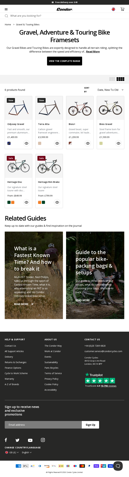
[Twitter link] (17, 441)
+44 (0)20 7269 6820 (95, 345)
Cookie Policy (51, 384)
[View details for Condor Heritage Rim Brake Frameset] (49, 181)
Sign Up (90, 424)
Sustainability (51, 362)
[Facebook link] (6, 441)
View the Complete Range (64, 60)
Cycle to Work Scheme (16, 373)
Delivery (9, 356)
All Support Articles (14, 351)
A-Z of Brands (12, 384)
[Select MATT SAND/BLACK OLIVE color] (101, 143)
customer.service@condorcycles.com (103, 351)
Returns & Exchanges (15, 362)
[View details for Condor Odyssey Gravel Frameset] (18, 122)
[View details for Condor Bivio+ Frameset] (79, 122)
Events (48, 356)
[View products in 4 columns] (120, 79)
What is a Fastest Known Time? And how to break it (33, 258)
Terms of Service (53, 373)
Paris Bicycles (51, 367)
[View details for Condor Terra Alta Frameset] (49, 122)
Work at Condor (53, 351)
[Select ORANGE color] (12, 202)
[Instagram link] (43, 441)
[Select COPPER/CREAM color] (70, 143)
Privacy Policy (51, 378)
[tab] (64, 2)
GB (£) (12, 452)
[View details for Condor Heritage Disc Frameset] (18, 181)
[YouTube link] (30, 441)
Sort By (86, 90)
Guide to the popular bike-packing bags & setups (94, 262)
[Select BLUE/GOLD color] (9, 143)
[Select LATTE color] (39, 143)
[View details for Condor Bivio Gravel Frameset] (110, 122)
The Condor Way (53, 345)
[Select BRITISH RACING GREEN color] (9, 202)
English (25, 452)
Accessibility (51, 389)
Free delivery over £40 (66, 2)
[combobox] (67, 16)
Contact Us (10, 345)
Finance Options (13, 367)
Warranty (9, 378)
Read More (93, 51)
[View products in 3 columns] (112, 79)
